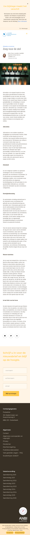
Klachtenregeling (9, 447)
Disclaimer (7, 444)
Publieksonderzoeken (11, 450)
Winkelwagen (24, 28)
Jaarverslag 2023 (9, 483)
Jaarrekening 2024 (10, 492)
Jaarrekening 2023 (9, 486)
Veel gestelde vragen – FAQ (13, 453)
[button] (27, 34)
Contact (6, 433)
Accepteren (10, 532)
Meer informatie (22, 21)
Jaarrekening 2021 (9, 475)
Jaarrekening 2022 (9, 480)
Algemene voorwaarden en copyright (13, 437)
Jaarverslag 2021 (9, 477)
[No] (28, 529)
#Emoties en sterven (8, 46)
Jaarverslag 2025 (9, 495)
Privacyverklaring (19, 532)
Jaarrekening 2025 (9, 498)
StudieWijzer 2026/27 (10, 456)
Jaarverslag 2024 (9, 489)
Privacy (5, 441)
